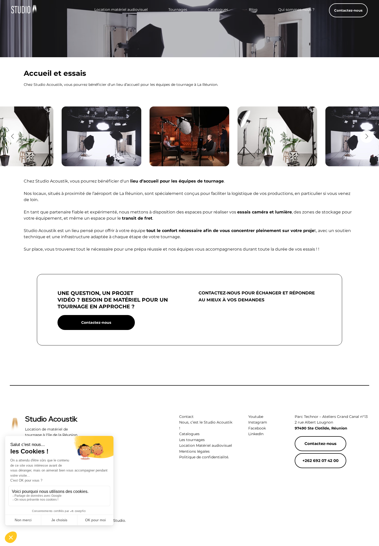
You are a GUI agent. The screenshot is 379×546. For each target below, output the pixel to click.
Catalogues (189, 434)
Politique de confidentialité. (204, 457)
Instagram (257, 422)
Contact (186, 416)
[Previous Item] (12, 136)
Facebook (257, 428)
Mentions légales (194, 451)
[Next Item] (366, 136)
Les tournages (192, 439)
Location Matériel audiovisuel (205, 445)
